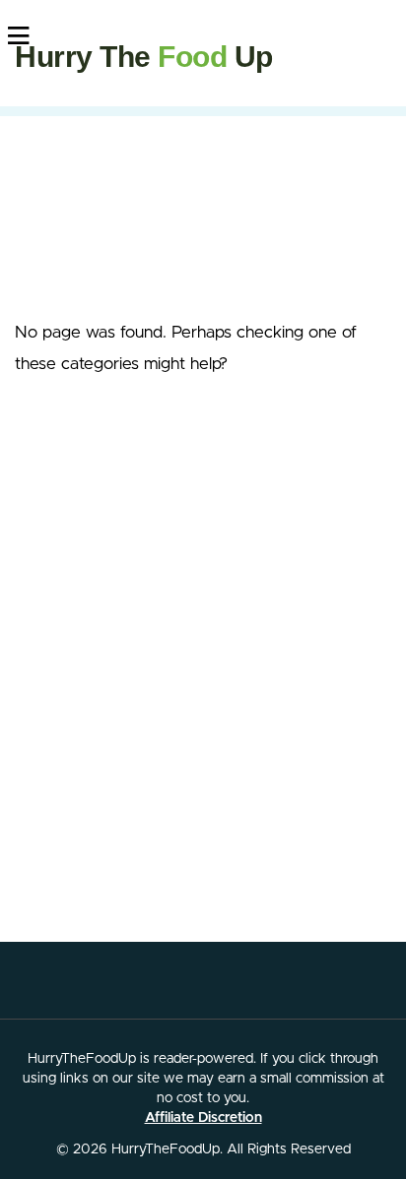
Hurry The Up (144, 56)
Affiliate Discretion (203, 1118)
